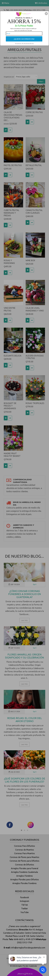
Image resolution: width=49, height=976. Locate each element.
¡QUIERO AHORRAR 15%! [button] (24, 39)
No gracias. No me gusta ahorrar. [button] (24, 43)
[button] (46, 13)
